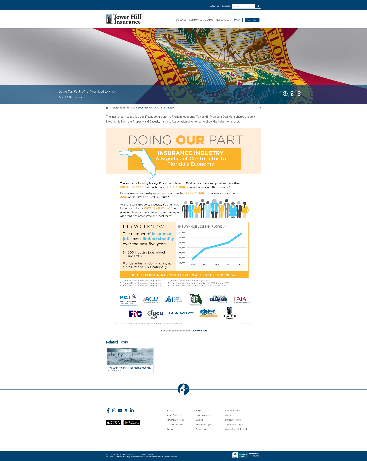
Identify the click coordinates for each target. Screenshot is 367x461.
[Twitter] (126, 410)
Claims (170, 429)
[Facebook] (108, 410)
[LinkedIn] (132, 410)
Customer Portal (232, 410)
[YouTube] (120, 410)
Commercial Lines (175, 424)
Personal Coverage (175, 420)
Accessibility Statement (236, 429)
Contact (229, 415)
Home (169, 410)
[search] (258, 6)
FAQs (198, 410)
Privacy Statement (233, 420)
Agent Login (201, 429)
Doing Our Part (199, 330)
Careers (226, 6)
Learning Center (203, 415)
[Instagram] (114, 410)
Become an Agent (204, 424)
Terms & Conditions (234, 424)
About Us (214, 6)
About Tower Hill (174, 415)
